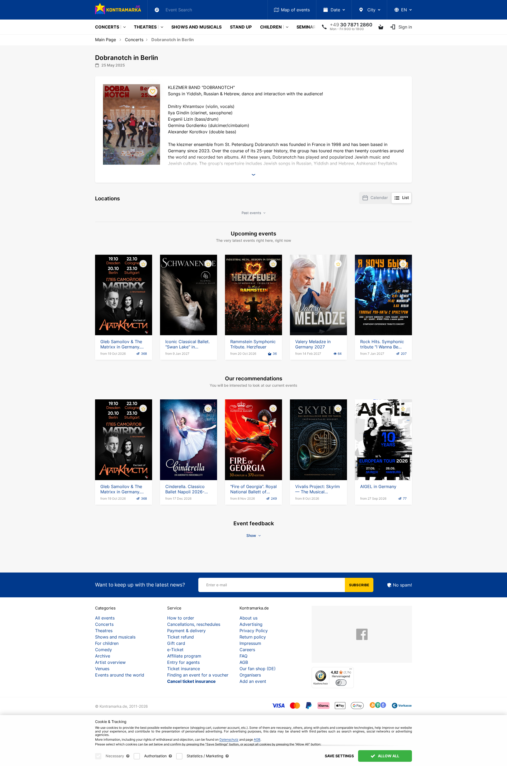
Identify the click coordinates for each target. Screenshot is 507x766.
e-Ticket (175, 649)
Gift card (176, 643)
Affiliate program (184, 656)
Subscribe (359, 585)
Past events (252, 213)
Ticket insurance (183, 668)
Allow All (388, 756)
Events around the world (119, 675)
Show (251, 535)
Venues (102, 668)
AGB (244, 662)
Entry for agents (183, 662)
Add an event (253, 681)
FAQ (243, 656)
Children (271, 27)
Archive (102, 656)
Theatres (145, 27)
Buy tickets (123, 320)
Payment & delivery (186, 630)
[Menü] (351, 670)
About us (248, 618)
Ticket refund (180, 637)
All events (105, 618)
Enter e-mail (216, 585)
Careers (247, 649)
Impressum (250, 643)
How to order (180, 618)
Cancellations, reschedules (193, 624)
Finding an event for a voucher (197, 675)
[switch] (341, 682)
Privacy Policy (254, 630)
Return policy (253, 637)
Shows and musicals (196, 27)
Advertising (251, 624)
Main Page (105, 39)
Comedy (103, 649)
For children (107, 643)
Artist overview (110, 662)
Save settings (339, 756)
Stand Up (241, 27)
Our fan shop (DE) (258, 668)
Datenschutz (228, 739)
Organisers (250, 675)
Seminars (308, 27)
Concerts (107, 27)
